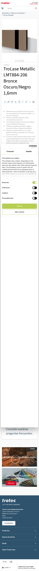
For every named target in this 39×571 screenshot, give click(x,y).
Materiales (5, 13)
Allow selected (19, 212)
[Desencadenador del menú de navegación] (2, 8)
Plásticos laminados (17, 13)
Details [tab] (29, 151)
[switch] (34, 188)
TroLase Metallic (8, 15)
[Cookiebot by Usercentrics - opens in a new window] (29, 146)
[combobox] (20, 8)
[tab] (15, 61)
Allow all (19, 206)
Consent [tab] (10, 151)
